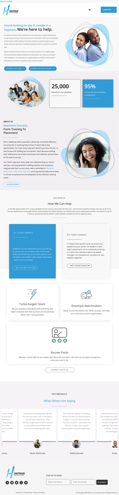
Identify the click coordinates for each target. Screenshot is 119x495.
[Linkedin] (12, 482)
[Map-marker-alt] (26, 482)
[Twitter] (16, 482)
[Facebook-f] (7, 482)
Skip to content (6, 1)
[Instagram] (21, 482)
